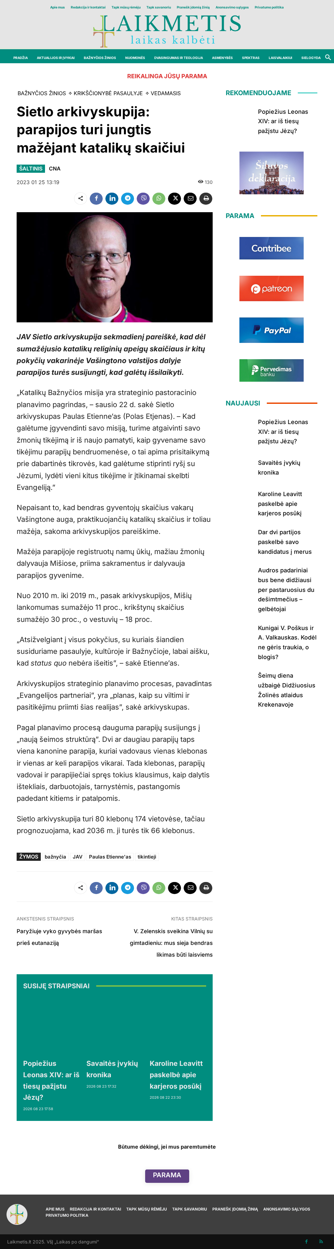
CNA (55, 168)
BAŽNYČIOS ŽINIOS (42, 93)
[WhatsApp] (158, 198)
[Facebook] (96, 198)
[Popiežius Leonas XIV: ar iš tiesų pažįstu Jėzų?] (51, 1025)
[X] (174, 198)
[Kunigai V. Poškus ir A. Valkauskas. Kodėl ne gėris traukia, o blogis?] (239, 634)
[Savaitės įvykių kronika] (114, 1025)
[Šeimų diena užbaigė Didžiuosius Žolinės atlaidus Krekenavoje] (239, 682)
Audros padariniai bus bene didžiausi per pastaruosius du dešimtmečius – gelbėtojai (286, 589)
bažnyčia (55, 857)
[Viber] (143, 198)
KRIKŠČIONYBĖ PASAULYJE (108, 93)
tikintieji (147, 857)
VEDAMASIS (166, 93)
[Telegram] (127, 198)
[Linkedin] (111, 198)
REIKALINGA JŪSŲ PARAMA (167, 76)
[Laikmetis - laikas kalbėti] (167, 31)
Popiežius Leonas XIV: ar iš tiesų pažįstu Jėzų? (283, 121)
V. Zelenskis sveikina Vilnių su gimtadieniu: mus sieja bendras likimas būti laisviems (171, 943)
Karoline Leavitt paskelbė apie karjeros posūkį (176, 1074)
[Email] (190, 198)
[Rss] (321, 1241)
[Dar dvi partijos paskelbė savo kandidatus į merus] (239, 538)
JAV (78, 857)
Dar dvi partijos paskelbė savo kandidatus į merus (285, 542)
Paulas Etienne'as (110, 857)
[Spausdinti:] (205, 198)
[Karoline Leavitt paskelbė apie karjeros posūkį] (178, 1025)
